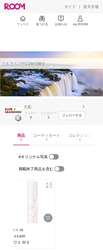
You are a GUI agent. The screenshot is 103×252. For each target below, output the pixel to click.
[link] (32, 202)
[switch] (54, 156)
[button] (13, 110)
